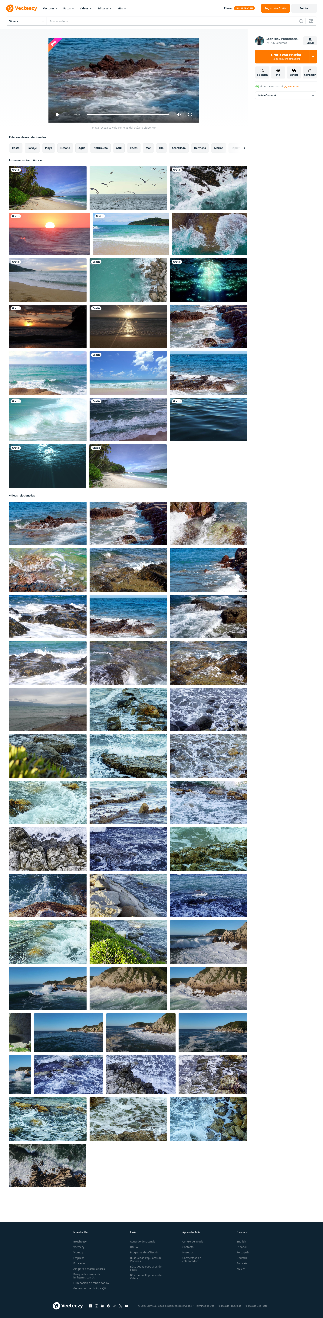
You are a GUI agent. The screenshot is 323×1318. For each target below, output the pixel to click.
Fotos (67, 8)
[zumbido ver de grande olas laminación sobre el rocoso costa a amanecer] (208, 942)
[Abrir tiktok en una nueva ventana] (114, 1305)
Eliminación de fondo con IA (91, 1283)
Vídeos (84, 8)
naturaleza (101, 148)
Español (242, 1247)
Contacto (187, 1247)
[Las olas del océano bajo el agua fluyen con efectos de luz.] (208, 280)
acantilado (179, 148)
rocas (133, 148)
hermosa (200, 148)
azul (119, 148)
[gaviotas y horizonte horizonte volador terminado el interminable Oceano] (128, 188)
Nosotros (188, 1252)
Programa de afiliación (144, 1252)
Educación (79, 1263)
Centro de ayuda (192, 1241)
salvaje (32, 148)
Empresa (78, 1258)
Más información (267, 95)
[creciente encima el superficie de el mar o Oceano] (48, 373)
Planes (228, 8)
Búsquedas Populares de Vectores (146, 1259)
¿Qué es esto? (291, 86)
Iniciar (304, 8)
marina (218, 148)
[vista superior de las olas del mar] (128, 419)
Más (120, 8)
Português (243, 1252)
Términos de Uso (205, 1305)
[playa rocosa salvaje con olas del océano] (208, 326)
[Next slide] (242, 148)
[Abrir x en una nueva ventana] (120, 1305)
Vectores (48, 8)
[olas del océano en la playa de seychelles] (128, 373)
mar (148, 148)
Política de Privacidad (229, 1305)
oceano (65, 148)
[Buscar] (301, 21)
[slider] (128, 114)
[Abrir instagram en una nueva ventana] (96, 1305)
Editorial (102, 8)
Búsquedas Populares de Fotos (146, 1268)
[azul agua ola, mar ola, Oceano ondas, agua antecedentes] (208, 419)
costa (15, 148)
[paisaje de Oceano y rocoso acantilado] (20, 1032)
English (241, 1241)
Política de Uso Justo (256, 1305)
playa (48, 148)
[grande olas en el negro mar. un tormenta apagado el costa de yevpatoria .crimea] (48, 709)
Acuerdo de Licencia (143, 1241)
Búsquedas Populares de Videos (146, 1276)
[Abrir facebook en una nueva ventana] (90, 1305)
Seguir (310, 42)
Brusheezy (80, 1241)
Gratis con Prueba (286, 57)
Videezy (78, 1252)
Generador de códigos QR (89, 1288)
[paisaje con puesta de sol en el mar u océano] (49, 234)
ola (161, 148)
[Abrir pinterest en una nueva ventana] (108, 1305)
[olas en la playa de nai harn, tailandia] (48, 419)
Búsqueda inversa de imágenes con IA (86, 1275)
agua (81, 148)
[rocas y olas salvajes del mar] (128, 709)
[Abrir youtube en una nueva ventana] (126, 1305)
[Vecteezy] (21, 8)
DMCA (134, 1247)
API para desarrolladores (89, 1269)
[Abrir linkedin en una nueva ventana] (102, 1305)
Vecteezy (78, 1247)
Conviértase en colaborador (191, 1259)
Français (242, 1263)
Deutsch (242, 1258)
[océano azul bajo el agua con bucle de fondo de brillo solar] (47, 466)
